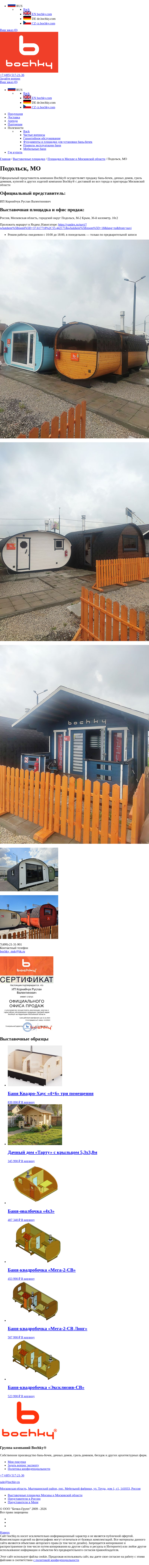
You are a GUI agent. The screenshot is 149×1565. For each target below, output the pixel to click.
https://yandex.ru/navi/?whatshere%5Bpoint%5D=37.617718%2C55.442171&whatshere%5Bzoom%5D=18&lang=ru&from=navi (66, 226)
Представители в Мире (23, 1502)
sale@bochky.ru (10, 1482)
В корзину (28, 1102)
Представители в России (24, 1498)
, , (70, 1488)
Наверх (5, 1532)
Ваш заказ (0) (8, 30)
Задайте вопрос (10, 78)
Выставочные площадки (29, 159)
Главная (5, 159)
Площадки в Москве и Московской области (76, 159)
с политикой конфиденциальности (56, 1560)
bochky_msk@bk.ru (12, 951)
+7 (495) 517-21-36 (12, 75)
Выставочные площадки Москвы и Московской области (45, 1495)
